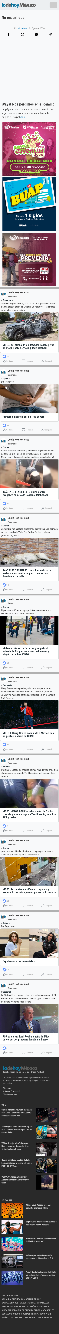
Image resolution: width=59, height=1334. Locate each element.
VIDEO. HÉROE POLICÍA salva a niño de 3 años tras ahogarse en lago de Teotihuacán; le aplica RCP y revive (29, 814)
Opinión (6, 378)
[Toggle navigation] (53, 5)
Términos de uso (10, 1094)
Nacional (7, 992)
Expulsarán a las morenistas (19, 961)
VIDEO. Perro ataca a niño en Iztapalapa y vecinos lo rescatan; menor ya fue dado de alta (29, 891)
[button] (22, 34)
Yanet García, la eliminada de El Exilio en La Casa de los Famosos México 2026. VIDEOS (41, 1275)
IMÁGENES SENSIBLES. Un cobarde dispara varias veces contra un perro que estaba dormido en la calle (27, 573)
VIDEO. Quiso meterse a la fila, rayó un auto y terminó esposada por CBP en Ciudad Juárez (17, 1129)
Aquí (22, 117)
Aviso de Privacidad (11, 1091)
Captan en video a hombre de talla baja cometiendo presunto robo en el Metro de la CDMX (17, 1163)
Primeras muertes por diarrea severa (23, 416)
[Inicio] (19, 5)
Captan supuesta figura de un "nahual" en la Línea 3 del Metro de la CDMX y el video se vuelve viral (17, 1113)
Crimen (6, 447)
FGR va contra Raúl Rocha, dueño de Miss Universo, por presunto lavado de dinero (26, 1038)
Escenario (7, 685)
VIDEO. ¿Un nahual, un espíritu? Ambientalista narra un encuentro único (15, 1180)
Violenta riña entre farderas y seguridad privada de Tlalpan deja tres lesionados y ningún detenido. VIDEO (26, 651)
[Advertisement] (29, 73)
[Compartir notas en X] (36, 34)
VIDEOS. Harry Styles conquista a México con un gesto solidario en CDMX (28, 734)
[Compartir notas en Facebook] (8, 34)
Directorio (7, 1088)
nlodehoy (22, 28)
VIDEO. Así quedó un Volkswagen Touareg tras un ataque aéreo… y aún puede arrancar (28, 346)
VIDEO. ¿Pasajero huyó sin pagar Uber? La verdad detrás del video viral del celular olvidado (15, 1146)
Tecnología (8, 300)
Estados (6, 766)
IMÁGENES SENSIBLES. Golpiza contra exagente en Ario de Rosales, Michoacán (25, 493)
